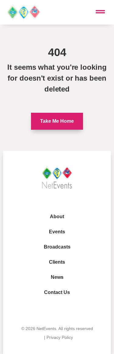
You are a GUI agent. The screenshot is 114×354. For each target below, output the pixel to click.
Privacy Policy (60, 337)
